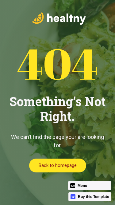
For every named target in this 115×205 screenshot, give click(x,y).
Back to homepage (58, 165)
